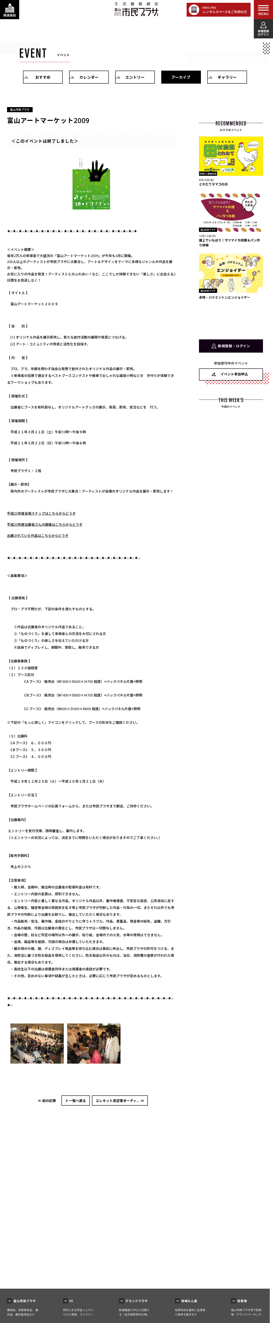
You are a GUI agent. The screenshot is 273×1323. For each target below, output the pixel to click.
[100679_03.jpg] (37, 1060)
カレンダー (89, 77)
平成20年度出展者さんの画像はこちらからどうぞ (45, 524)
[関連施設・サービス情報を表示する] (9, 9)
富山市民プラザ (136, 9)
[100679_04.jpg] (94, 1060)
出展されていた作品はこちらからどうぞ (37, 535)
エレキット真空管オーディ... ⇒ (120, 1100)
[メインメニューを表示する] (263, 9)
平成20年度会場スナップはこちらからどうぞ (41, 513)
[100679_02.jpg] (91, 182)
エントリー (135, 77)
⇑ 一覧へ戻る (75, 1100)
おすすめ (43, 77)
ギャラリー (227, 77)
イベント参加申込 (234, 374)
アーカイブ (180, 77)
